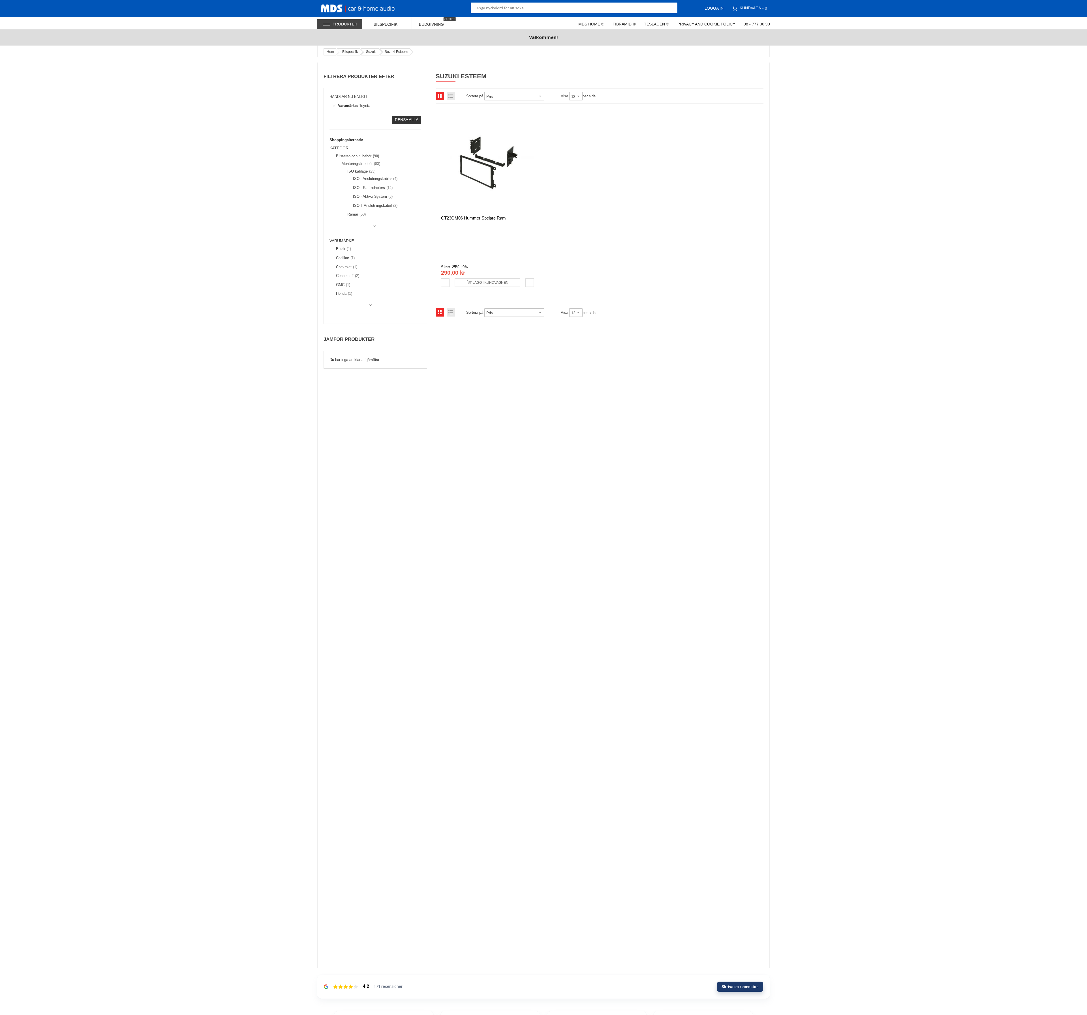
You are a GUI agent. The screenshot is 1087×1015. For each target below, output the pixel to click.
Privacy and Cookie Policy (706, 24)
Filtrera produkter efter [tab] (359, 76)
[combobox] (574, 8)
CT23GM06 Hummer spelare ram (473, 218)
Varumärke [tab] (341, 241)
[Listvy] (451, 96)
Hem (330, 52)
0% (465, 267)
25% (455, 267)
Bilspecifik (350, 52)
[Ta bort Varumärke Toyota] (334, 105)
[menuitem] (389, 23)
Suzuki (371, 52)
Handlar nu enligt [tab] (348, 96)
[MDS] (364, 8)
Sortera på (474, 96)
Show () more (354, 228)
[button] (445, 282)
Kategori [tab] (339, 148)
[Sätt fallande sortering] (548, 96)
